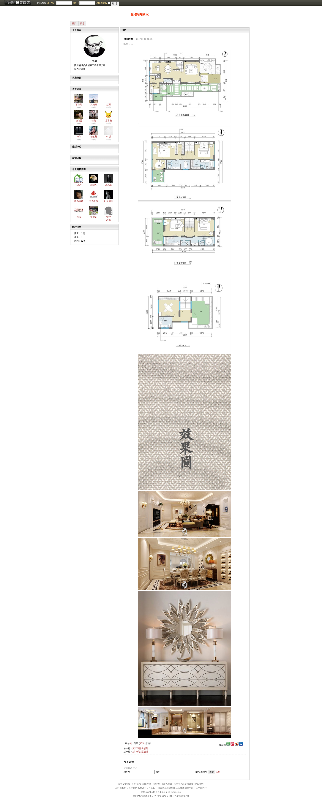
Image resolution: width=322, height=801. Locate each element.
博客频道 (18, 3)
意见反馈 (167, 784)
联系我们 (157, 784)
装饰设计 (78, 201)
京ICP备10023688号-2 (144, 796)
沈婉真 (93, 104)
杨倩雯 (78, 120)
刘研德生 (108, 201)
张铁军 (78, 184)
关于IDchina (124, 784)
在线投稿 (146, 784)
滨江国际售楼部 (140, 748)
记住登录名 (201, 771)
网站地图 (199, 784)
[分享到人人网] (241, 745)
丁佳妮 (78, 104)
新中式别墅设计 (140, 751)
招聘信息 (178, 784)
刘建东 (93, 184)
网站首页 (41, 2)
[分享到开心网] (232, 745)
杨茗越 (93, 136)
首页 (74, 23)
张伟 (79, 136)
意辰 (79, 217)
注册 (218, 771)
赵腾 (108, 104)
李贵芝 (93, 217)
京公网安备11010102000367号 (173, 796)
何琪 (108, 136)
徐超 (93, 120)
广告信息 (136, 784)
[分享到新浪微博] (237, 745)
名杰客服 (93, 201)
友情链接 (188, 784)
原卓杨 (108, 120)
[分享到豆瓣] (228, 745)
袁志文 (108, 184)
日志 (82, 23)
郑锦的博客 (140, 14)
